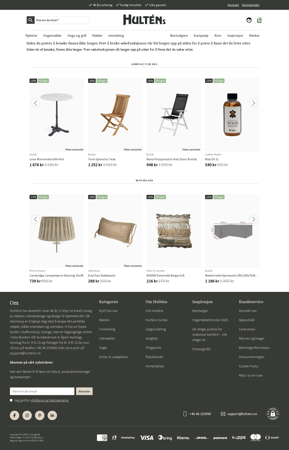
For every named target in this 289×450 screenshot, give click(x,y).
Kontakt (233, 5)
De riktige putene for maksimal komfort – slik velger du (209, 334)
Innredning (107, 329)
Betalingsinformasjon (254, 347)
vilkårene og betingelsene (49, 400)
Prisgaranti (153, 347)
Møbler (104, 320)
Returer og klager (251, 338)
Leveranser (247, 329)
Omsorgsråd (201, 349)
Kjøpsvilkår (247, 320)
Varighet (152, 338)
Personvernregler (251, 357)
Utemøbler (107, 338)
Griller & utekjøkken (113, 357)
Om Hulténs (154, 310)
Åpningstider (251, 5)
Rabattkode (154, 357)
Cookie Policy (248, 366)
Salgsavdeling (156, 329)
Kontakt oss (248, 310)
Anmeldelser (155, 366)
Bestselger (200, 310)
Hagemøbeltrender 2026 (210, 320)
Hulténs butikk (157, 320)
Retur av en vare (251, 375)
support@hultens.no (25, 353)
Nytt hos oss (108, 310)
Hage (103, 347)
